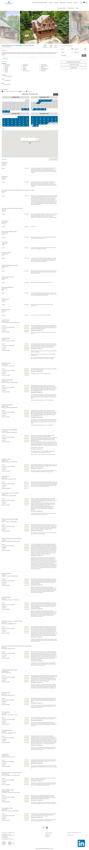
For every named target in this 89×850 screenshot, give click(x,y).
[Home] (9, 2)
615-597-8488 (5, 837)
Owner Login (48, 834)
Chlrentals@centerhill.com (7, 839)
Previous (3, 27)
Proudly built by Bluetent (44, 848)
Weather (47, 835)
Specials (56, 2)
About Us (76, 2)
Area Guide (62, 2)
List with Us (69, 2)
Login (37, 848)
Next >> (55, 94)
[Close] (38, 139)
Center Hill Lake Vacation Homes (39, 2)
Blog (77, 8)
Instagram (47, 827)
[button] (30, 143)
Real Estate (47, 836)
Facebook (43, 827)
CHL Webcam (71, 8)
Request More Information (74, 62)
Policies (51, 2)
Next (86, 27)
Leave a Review (53, 159)
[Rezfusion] (13, 843)
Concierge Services (61, 8)
